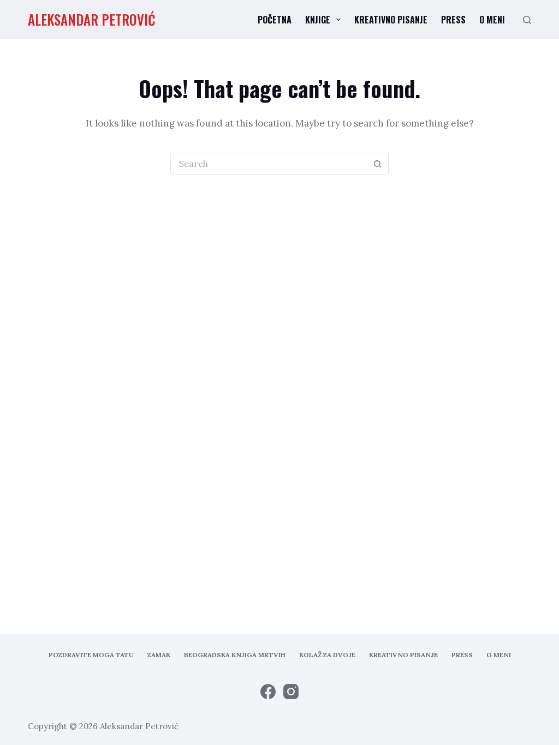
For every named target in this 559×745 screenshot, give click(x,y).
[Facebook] (268, 691)
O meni (492, 19)
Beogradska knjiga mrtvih (235, 655)
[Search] (527, 20)
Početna (275, 19)
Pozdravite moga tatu (91, 655)
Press (453, 19)
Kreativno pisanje (390, 19)
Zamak (158, 655)
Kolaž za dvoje (327, 655)
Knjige (317, 19)
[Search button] (378, 164)
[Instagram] (291, 691)
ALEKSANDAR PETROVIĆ (92, 19)
